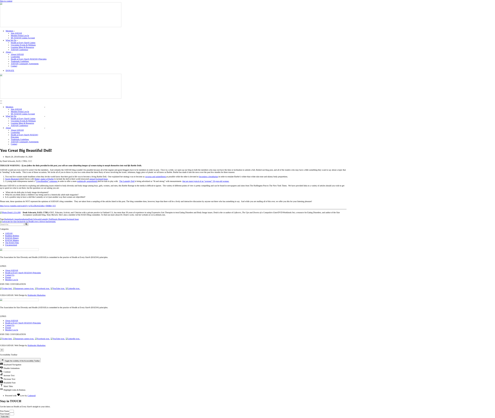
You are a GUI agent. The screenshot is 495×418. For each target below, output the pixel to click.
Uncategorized (11, 245)
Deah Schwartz (34, 219)
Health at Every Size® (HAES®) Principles (29, 59)
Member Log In (11, 280)
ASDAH (9, 233)
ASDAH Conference (19, 50)
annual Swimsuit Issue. (98, 179)
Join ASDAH (16, 33)
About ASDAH (17, 54)
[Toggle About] (44, 128)
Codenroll (31, 396)
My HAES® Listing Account (23, 38)
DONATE (10, 70)
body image (14, 219)
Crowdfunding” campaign (47, 181)
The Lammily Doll (126, 181)
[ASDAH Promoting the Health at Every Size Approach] (60, 26)
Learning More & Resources (22, 47)
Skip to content (6, 1)
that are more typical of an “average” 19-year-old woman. (205, 181)
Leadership (15, 57)
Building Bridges (12, 236)
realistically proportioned (87, 181)
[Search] (26, 224)
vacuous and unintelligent (155, 177)
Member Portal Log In (20, 35)
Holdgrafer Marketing (36, 295)
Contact (14, 66)
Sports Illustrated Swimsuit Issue (65, 219)
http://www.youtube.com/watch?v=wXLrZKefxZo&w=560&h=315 (28, 206)
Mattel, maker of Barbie (44, 179)
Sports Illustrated (12, 179)
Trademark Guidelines (20, 61)
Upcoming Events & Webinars (23, 45)
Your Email (5, 414)
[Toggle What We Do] (44, 116)
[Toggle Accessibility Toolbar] (2, 350)
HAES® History (12, 238)
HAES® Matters (12, 240)
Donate (8, 277)
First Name (5, 411)
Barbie (7, 219)
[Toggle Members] (44, 107)
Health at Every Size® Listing (23, 43)
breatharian (23, 219)
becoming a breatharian (208, 177)
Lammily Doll (46, 219)
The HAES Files (12, 243)
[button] (14, 31)
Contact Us (9, 275)
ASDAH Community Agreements (25, 64)
